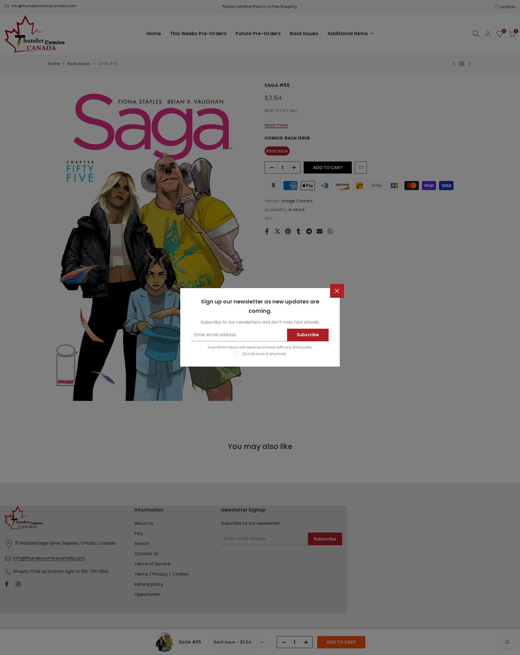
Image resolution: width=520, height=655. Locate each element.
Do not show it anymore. (265, 354)
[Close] (337, 291)
